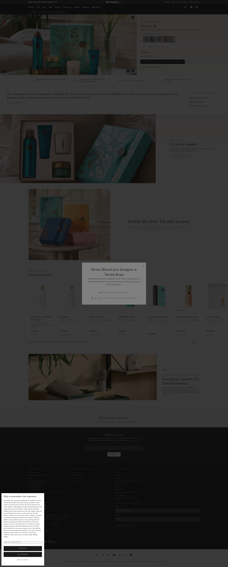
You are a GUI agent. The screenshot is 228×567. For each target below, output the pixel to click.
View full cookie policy (12, 542)
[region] (22, 529)
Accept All (22, 548)
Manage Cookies (22, 559)
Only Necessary (22, 554)
